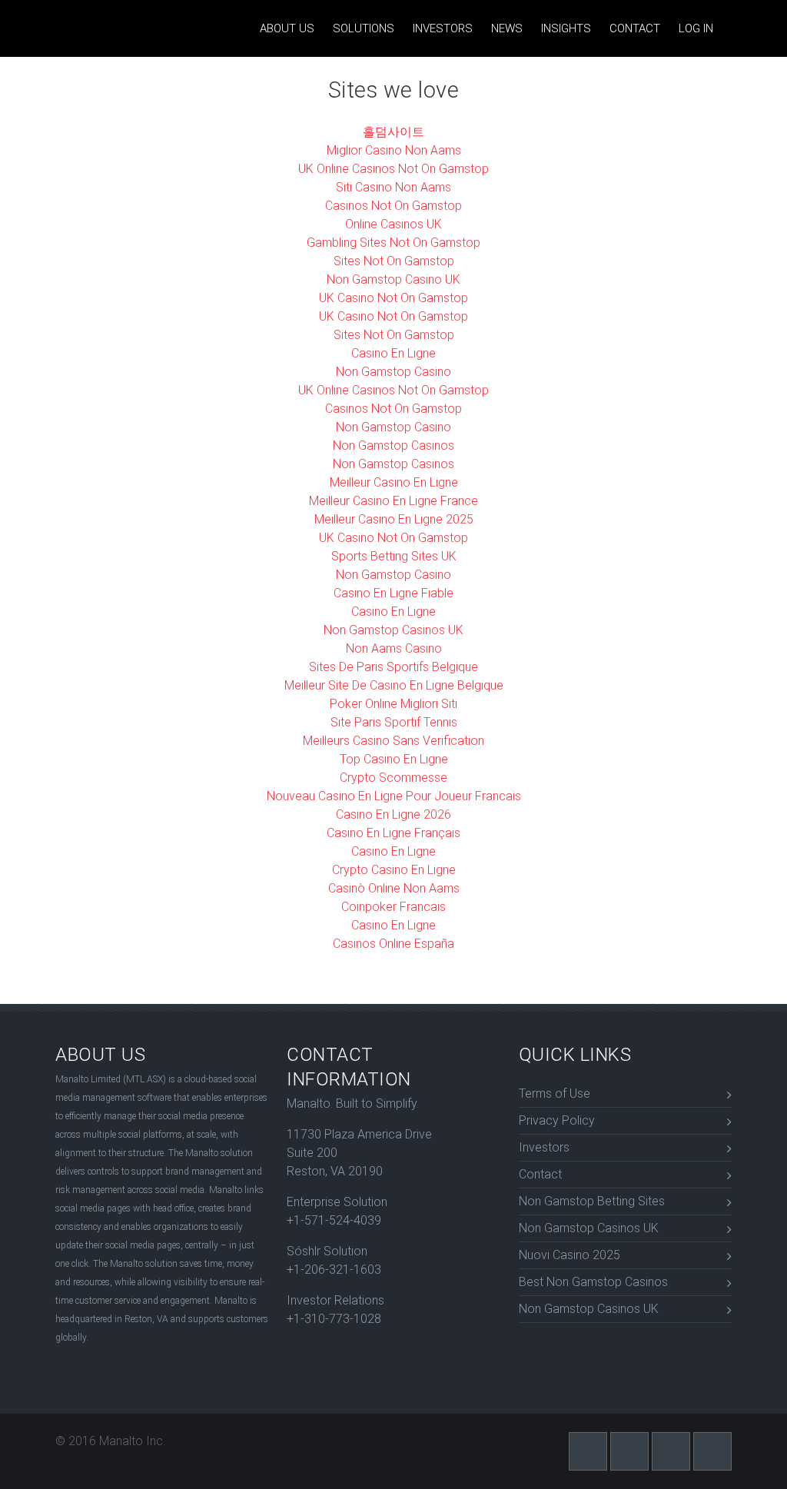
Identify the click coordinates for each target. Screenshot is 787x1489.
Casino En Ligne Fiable (393, 593)
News (507, 28)
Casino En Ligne (393, 353)
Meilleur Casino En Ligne (394, 482)
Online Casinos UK (393, 224)
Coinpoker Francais (393, 906)
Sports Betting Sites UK (394, 556)
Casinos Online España (393, 943)
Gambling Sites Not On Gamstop (393, 242)
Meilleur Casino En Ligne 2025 (393, 519)
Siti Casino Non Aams (393, 187)
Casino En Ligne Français (393, 833)
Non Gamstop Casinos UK (393, 630)
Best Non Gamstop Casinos (593, 1282)
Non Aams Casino (394, 648)
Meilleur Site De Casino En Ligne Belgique (393, 685)
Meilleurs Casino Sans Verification (393, 740)
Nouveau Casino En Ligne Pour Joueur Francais (394, 796)
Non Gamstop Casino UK (393, 279)
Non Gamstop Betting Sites (592, 1201)
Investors (443, 28)
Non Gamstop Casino (393, 371)
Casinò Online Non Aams (394, 888)
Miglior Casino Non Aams (394, 150)
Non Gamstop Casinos (393, 445)
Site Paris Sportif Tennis (393, 722)
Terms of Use (554, 1093)
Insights (566, 28)
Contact (634, 28)
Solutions (363, 28)
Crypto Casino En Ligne (394, 869)
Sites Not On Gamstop (394, 261)
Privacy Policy (557, 1120)
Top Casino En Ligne (394, 759)
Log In (696, 28)
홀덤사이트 (393, 132)
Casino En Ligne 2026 (393, 814)
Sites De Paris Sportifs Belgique (393, 667)
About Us (287, 28)
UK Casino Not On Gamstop (393, 298)
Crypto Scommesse (393, 777)
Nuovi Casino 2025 (569, 1255)
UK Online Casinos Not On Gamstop (393, 168)
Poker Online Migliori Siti (393, 703)
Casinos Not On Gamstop (393, 205)
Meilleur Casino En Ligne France (393, 501)
